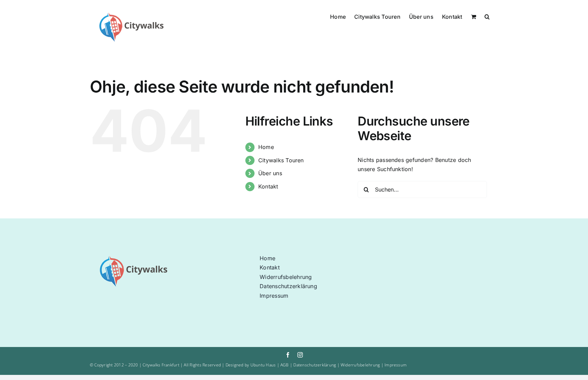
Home (266, 147)
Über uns (270, 173)
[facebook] (288, 355)
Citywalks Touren (281, 160)
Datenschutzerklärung (315, 365)
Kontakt (268, 186)
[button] (487, 16)
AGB (284, 365)
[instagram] (300, 355)
